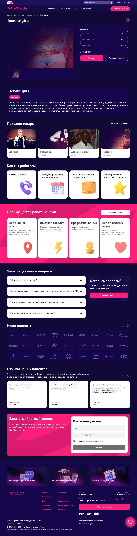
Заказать (91, 58)
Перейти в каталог (115, 212)
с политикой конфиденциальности (92, 441)
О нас (77, 9)
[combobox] (76, 435)
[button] (128, 325)
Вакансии (62, 509)
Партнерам (46, 509)
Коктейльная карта (65, 505)
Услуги (53, 9)
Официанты (46, 151)
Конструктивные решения (33, 521)
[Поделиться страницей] (128, 20)
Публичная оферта (86, 524)
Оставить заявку (108, 295)
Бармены (13, 151)
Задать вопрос (64, 501)
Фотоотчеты (66, 9)
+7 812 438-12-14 (123, 494)
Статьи (60, 497)
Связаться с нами (119, 9)
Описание (14, 97)
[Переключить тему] (10, 2)
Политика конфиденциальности (91, 521)
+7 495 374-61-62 (85, 494)
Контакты (87, 9)
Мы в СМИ (62, 492)
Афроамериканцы (80, 151)
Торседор (107, 151)
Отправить (99, 447)
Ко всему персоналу (119, 123)
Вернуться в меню (116, 58)
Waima (20, 524)
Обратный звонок (104, 507)
